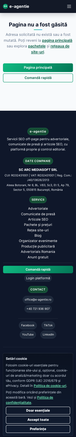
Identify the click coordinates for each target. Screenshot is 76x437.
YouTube (28, 334)
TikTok (48, 325)
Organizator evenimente (38, 241)
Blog (38, 235)
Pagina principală (38, 67)
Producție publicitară (38, 246)
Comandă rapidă (38, 78)
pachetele (37, 46)
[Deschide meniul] (69, 6)
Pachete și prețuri (38, 225)
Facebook (27, 325)
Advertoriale (38, 209)
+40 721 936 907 (38, 308)
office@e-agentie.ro (38, 299)
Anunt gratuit (38, 257)
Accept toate (38, 420)
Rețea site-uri (38, 230)
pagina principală (57, 40)
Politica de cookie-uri (50, 385)
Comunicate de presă (38, 214)
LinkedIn (48, 334)
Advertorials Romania (38, 252)
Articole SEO (38, 219)
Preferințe (38, 429)
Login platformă (38, 278)
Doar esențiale (38, 410)
